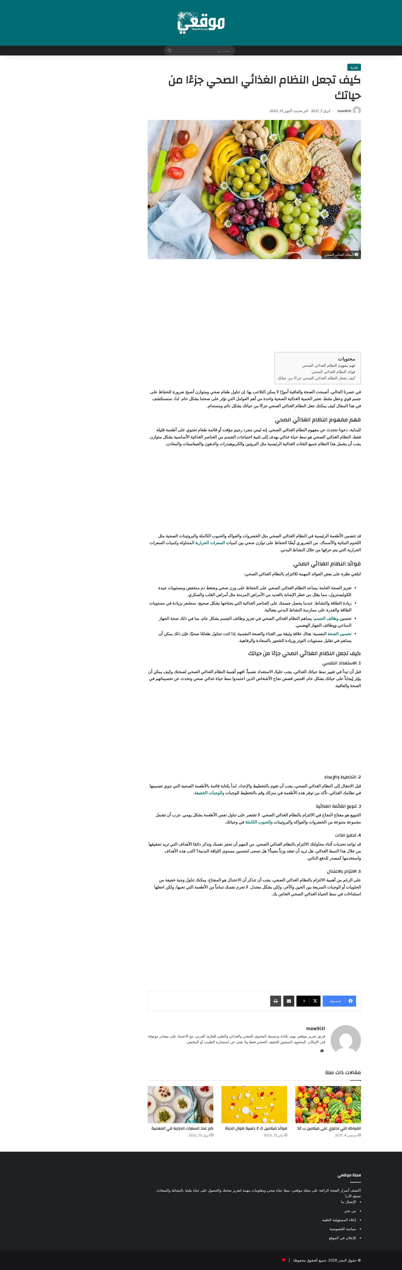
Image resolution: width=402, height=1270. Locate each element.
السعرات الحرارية (210, 542)
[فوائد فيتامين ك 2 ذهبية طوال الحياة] (254, 1104)
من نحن (350, 1211)
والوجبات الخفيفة (209, 792)
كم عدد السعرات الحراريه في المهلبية (182, 1128)
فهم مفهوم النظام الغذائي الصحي (328, 365)
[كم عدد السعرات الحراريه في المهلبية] (180, 1104)
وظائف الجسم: (326, 618)
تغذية (354, 67)
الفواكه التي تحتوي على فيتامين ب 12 (329, 1128)
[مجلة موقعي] (201, 23)
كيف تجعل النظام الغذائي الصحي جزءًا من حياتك (316, 378)
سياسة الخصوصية (343, 1229)
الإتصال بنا (348, 1201)
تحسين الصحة (339, 633)
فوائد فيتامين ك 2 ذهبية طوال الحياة (256, 1128)
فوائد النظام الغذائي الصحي (333, 371)
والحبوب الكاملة (259, 822)
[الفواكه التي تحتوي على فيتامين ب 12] (328, 1104)
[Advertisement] (254, 305)
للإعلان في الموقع (342, 1238)
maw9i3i (344, 111)
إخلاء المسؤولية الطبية (339, 1220)
